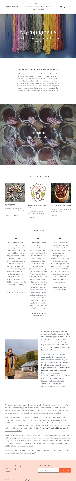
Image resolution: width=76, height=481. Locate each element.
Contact (7, 472)
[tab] (35, 161)
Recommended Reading (31, 7)
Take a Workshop (38, 10)
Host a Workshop (47, 7)
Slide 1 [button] (35, 161)
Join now (32, 218)
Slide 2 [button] (37, 161)
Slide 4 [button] (40, 161)
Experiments (48, 4)
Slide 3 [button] (38, 161)
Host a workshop (10, 469)
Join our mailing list (44, 465)
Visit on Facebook (12, 215)
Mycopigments (14, 480)
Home (25, 4)
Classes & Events (35, 4)
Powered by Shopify (25, 480)
